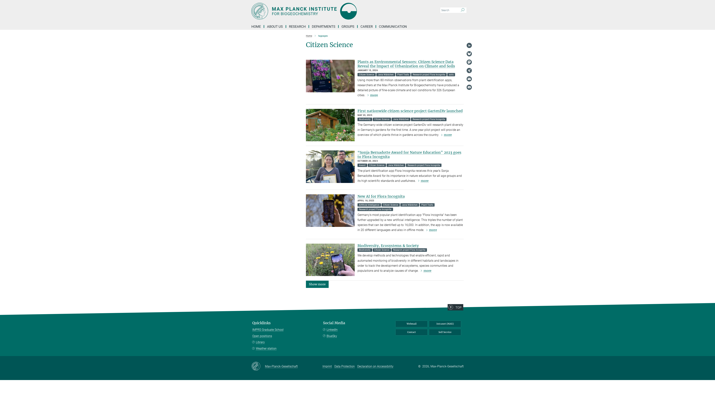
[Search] (462, 10)
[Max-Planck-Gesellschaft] (258, 366)
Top (458, 307)
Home (256, 26)
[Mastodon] (469, 62)
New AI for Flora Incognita (381, 196)
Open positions (262, 336)
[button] (317, 284)
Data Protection (344, 366)
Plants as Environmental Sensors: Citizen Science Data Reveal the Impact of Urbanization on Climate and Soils (406, 64)
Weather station (266, 348)
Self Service (445, 332)
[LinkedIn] (469, 45)
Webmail (412, 323)
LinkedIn (332, 329)
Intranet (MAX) (445, 323)
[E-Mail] (469, 79)
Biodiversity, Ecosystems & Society (388, 245)
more (374, 95)
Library (260, 342)
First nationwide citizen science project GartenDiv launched (410, 111)
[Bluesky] (469, 54)
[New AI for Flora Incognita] (330, 210)
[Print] (469, 87)
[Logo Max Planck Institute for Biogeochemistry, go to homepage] (321, 11)
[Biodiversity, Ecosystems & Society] (330, 260)
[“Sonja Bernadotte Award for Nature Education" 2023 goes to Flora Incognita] (330, 166)
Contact (411, 332)
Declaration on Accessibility (375, 366)
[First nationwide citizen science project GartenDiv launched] (330, 125)
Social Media (334, 323)
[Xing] (469, 70)
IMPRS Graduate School (268, 329)
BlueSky (332, 336)
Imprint (327, 366)
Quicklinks (261, 323)
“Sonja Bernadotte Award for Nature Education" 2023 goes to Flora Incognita (409, 154)
